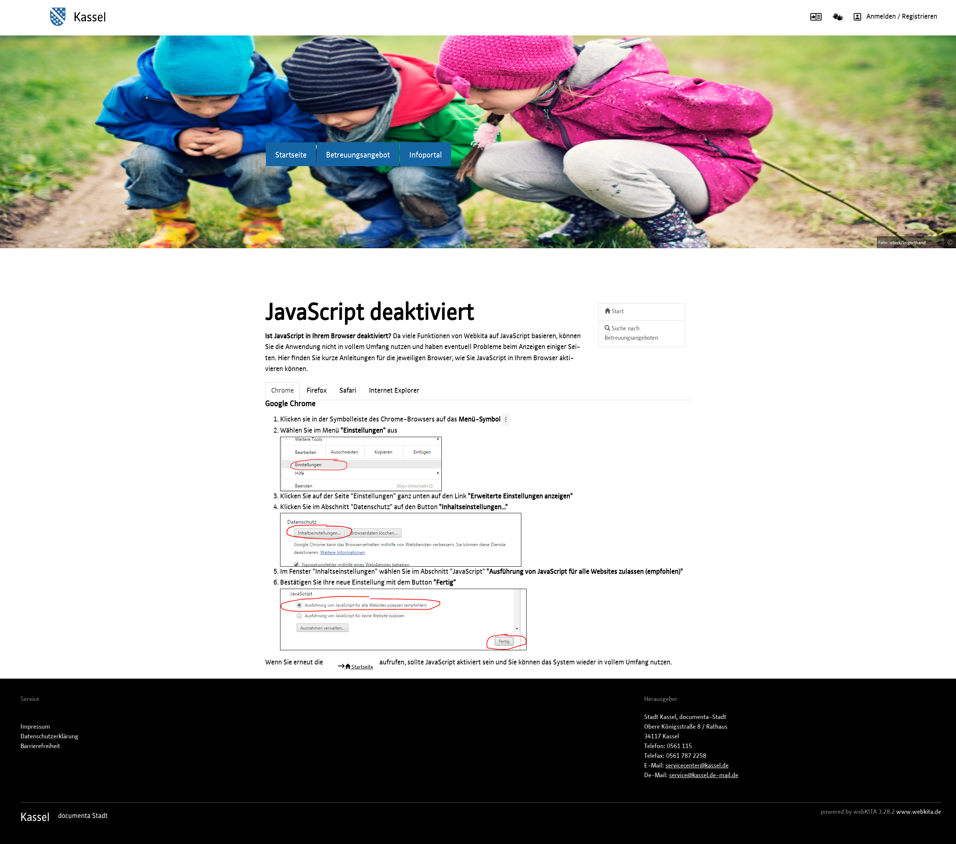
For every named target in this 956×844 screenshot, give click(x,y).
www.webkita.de (918, 812)
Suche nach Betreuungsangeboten (631, 333)
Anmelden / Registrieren (901, 16)
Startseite (291, 155)
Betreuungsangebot (358, 155)
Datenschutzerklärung (49, 736)
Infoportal (425, 155)
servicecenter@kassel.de (697, 766)
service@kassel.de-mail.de (703, 775)
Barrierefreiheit (40, 746)
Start (617, 311)
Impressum (35, 727)
